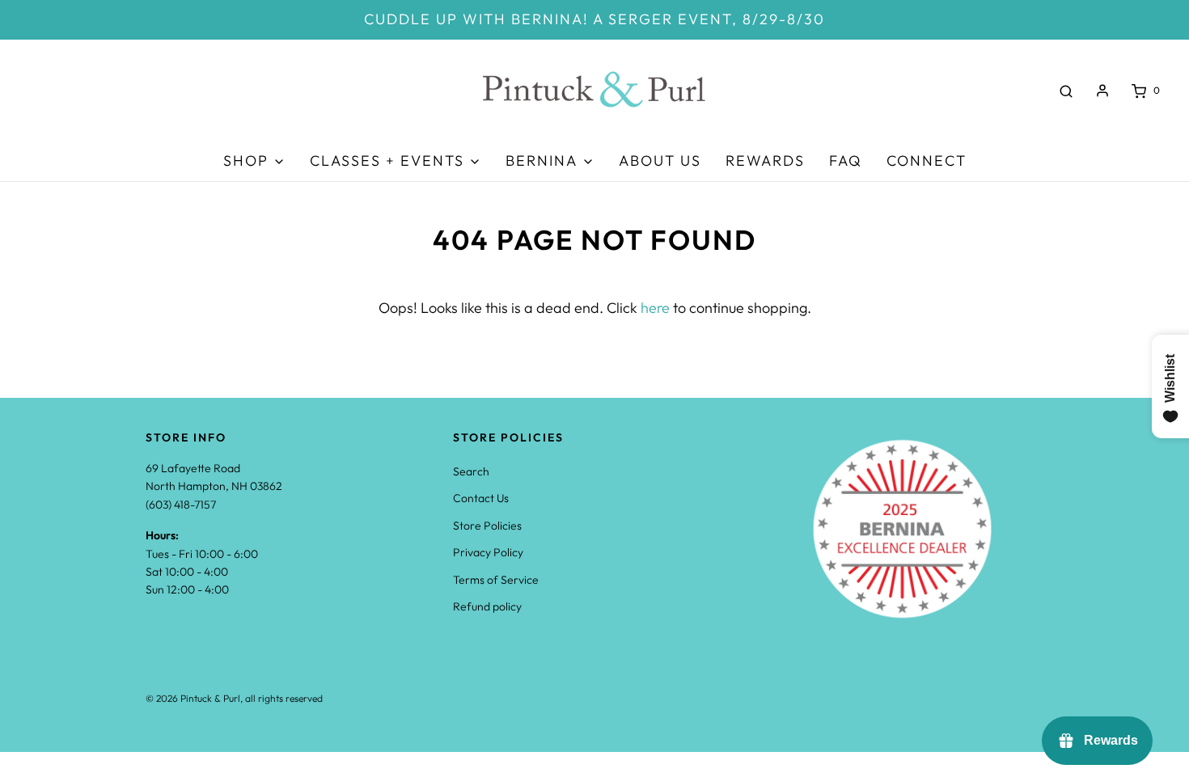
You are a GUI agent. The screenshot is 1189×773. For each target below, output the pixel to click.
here (655, 307)
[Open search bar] (1066, 90)
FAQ (845, 160)
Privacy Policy (488, 552)
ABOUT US (660, 160)
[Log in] (1102, 90)
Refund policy (487, 606)
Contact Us (481, 498)
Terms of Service (496, 579)
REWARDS (765, 160)
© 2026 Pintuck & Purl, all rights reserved (234, 698)
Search (471, 471)
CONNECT (926, 160)
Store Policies (487, 525)
